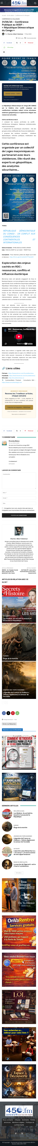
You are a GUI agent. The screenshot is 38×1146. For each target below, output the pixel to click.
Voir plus (18, 873)
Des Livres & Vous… (9, 616)
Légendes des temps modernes (13, 690)
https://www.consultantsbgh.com (12, 382)
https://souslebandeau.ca (16, 378)
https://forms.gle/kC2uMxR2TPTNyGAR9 (22, 257)
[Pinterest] (13, 713)
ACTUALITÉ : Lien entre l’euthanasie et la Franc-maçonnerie (28, 571)
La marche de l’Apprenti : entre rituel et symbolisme (25, 865)
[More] (4, 52)
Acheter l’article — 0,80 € (12, 93)
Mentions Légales (18, 1122)
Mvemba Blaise (14, 441)
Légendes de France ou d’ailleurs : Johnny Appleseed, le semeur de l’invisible (16, 694)
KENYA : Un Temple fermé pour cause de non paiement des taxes (10, 571)
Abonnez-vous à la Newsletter (12, 730)
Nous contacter (8, 1120)
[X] (8, 713)
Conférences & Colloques (22, 15)
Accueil (4, 15)
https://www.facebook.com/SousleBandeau (22, 375)
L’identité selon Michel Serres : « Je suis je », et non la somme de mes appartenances (25, 852)
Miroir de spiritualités (20, 862)
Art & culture (10, 15)
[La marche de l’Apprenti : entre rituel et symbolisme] (7, 864)
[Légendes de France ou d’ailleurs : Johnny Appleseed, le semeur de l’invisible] (19, 680)
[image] (19, 753)
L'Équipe (17, 1120)
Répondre (12, 464)
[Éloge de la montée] (19, 642)
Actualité (16, 848)
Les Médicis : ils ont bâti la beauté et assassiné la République (17, 619)
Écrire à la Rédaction (9, 724)
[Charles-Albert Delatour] (3, 34)
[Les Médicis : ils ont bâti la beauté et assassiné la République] (19, 604)
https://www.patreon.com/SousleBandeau (21, 373)
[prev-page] (3, 702)
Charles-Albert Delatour (15, 34)
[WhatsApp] (17, 713)
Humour (5, 656)
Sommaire (25, 1120)
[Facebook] (4, 713)
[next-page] (6, 702)
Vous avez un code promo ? (11, 99)
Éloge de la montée (10, 658)
